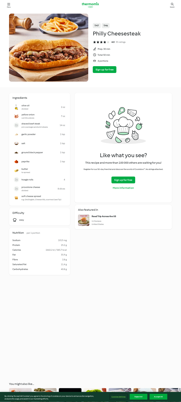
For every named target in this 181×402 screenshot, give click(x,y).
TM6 (106, 25)
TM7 (96, 25)
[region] (90, 397)
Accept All (158, 397)
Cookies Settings (118, 397)
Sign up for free (105, 69)
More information (123, 187)
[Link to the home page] (90, 5)
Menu (9, 7)
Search (172, 7)
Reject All (138, 397)
